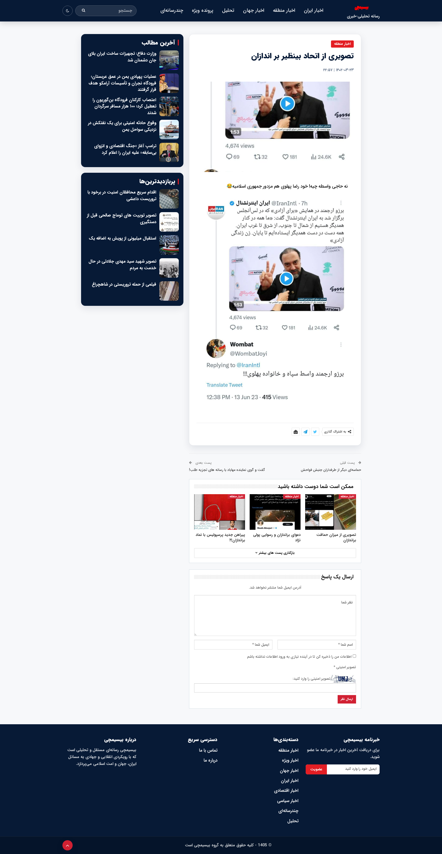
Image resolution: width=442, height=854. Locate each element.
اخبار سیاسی (288, 800)
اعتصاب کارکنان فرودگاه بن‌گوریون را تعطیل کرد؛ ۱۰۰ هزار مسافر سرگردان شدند (124, 106)
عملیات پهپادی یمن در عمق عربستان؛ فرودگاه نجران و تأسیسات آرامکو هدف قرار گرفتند (122, 83)
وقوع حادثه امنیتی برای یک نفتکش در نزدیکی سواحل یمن (122, 126)
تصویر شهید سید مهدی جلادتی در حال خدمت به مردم (122, 264)
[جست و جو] (83, 10)
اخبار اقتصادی (286, 790)
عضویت (316, 769)
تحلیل (228, 10)
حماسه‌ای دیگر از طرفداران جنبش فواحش (331, 470)
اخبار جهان (253, 10)
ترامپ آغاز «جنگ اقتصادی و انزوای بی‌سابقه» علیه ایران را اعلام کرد (125, 149)
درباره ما (210, 760)
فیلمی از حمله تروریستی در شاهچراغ (124, 284)
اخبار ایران (313, 10)
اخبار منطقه (284, 10)
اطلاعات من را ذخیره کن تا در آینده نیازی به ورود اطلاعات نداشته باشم (299, 657)
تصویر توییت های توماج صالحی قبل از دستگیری (121, 218)
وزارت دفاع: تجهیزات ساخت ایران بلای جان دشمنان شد (122, 56)
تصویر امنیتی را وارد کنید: (311, 679)
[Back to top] (67, 845)
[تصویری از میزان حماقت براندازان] (330, 512)
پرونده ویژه (202, 10)
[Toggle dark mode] (67, 11)
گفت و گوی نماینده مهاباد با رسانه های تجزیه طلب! (227, 470)
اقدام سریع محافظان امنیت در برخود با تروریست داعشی (121, 195)
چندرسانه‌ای (171, 10)
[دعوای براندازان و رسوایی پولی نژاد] (275, 512)
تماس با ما (208, 750)
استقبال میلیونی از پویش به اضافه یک (122, 238)
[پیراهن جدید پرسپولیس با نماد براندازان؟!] (219, 512)
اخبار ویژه (290, 760)
